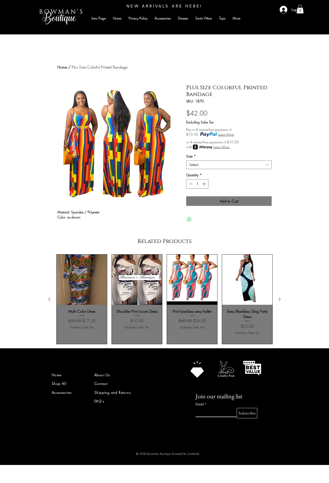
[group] (164, 299)
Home (62, 67)
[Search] (277, 17)
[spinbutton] (197, 183)
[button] (300, 9)
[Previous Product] (49, 299)
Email (201, 404)
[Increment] (204, 183)
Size (191, 156)
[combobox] (229, 164)
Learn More (226, 134)
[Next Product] (280, 299)
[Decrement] (190, 183)
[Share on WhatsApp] (189, 219)
